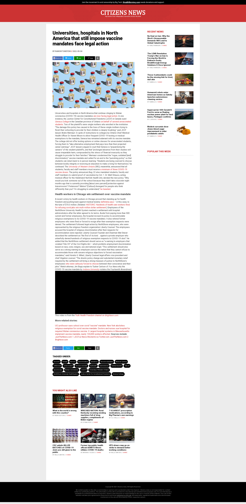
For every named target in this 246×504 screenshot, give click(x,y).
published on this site (124, 495)
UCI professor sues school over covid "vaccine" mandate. (80, 325)
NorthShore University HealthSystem (66, 374)
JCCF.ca (77, 337)
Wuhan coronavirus (71, 370)
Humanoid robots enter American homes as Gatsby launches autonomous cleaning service (159, 95)
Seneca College (62, 121)
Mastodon (59, 58)
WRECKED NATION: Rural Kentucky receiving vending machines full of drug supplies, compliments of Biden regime (93, 415)
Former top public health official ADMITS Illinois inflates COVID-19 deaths (92, 447)
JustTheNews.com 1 (64, 337)
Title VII (127, 366)
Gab (79, 58)
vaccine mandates (106, 362)
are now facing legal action (105, 116)
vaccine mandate (81, 366)
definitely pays (107, 202)
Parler (69, 58)
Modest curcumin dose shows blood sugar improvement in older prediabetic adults (157, 130)
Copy (91, 58)
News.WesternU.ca (90, 337)
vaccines (57, 362)
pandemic (94, 362)
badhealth (93, 366)
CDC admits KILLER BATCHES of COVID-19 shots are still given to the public (64, 448)
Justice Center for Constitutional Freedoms (95, 374)
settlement (57, 366)
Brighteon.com (61, 339)
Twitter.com (104, 337)
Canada (64, 362)
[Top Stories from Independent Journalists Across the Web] (123, 18)
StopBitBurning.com (131, 2)
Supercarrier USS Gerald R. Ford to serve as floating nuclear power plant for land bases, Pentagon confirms (160, 113)
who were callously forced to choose (82, 264)
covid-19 (84, 370)
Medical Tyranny (121, 362)
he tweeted (105, 189)
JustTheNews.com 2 (119, 337)
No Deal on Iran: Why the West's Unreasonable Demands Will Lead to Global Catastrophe (158, 39)
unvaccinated (68, 366)
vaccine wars (58, 370)
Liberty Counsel (116, 366)
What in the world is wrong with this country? (64, 411)
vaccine (72, 362)
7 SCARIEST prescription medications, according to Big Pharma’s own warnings (121, 412)
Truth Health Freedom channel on (96, 315)
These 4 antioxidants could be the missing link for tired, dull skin (160, 77)
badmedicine (104, 366)
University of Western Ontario (99, 370)
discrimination (83, 362)
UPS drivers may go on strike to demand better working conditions (119, 447)
